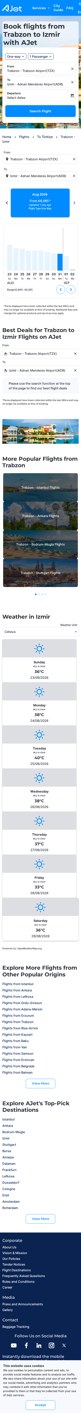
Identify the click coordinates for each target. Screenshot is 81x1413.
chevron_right (74, 203)
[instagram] (51, 1345)
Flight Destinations (16, 1270)
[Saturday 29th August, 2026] (47, 261)
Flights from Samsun (17, 1053)
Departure (14, 93)
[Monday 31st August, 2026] (60, 262)
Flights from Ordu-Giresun (22, 1003)
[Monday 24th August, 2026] (15, 259)
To (8, 79)
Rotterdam (10, 1208)
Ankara (7, 1126)
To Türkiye (45, 137)
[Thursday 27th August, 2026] (34, 261)
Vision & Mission (14, 1253)
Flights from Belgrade (18, 1066)
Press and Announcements (22, 1304)
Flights (24, 137)
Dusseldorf (10, 1183)
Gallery (7, 1310)
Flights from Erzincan (18, 1060)
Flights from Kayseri (17, 1034)
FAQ (69, 8)
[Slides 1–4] (36, 594)
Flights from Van (14, 1047)
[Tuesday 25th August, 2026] (22, 260)
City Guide (58, 8)
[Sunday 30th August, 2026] (53, 262)
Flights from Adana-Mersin (22, 1009)
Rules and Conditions (18, 1282)
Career (7, 1287)
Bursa (6, 1151)
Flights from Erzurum (18, 1016)
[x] (64, 1345)
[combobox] (41, 159)
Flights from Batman (17, 1072)
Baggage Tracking (15, 1327)
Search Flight (40, 111)
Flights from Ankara (17, 990)
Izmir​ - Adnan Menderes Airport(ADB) (35, 84)
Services (41, 8)
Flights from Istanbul (17, 984)
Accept (40, 1405)
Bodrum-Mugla (13, 1132)
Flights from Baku (15, 1041)
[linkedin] (39, 1345)
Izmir (6, 1138)
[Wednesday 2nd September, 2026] (72, 270)
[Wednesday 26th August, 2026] (28, 261)
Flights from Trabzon (18, 1022)
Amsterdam (11, 1201)
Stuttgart (9, 1145)
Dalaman (9, 1164)
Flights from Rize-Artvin (20, 1028)
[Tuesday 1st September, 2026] (66, 263)
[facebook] (26, 1345)
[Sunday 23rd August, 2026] (9, 258)
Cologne (8, 1189)
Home (6, 137)
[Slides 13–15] (45, 594)
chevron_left (7, 203)
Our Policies (11, 1259)
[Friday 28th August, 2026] (41, 261)
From (10, 66)
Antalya (8, 1157)
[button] (41, 56)
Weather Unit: (69, 625)
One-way (14, 57)
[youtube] (13, 1345)
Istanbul (8, 1119)
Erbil (5, 1195)
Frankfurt (9, 1170)
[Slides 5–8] (39, 594)
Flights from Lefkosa (17, 997)
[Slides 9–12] (42, 594)
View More (40, 1083)
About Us (9, 1247)
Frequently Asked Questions (23, 1276)
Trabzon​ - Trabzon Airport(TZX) (31, 71)
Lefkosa (8, 1176)
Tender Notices (13, 1264)
